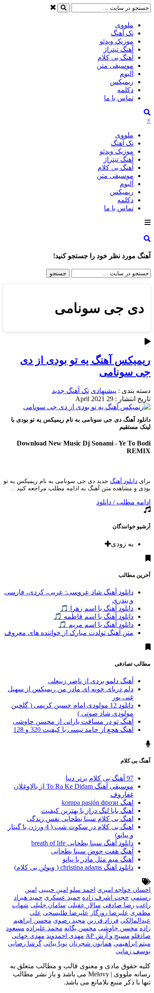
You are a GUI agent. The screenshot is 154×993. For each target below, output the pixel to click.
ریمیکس (121, 81)
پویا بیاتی (55, 943)
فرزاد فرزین (102, 920)
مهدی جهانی (28, 935)
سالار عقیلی (84, 905)
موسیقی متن (115, 65)
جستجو (58, 273)
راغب (143, 905)
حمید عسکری (62, 897)
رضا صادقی (118, 905)
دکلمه (125, 89)
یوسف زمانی (133, 951)
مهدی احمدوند (65, 935)
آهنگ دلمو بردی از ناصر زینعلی (90, 680)
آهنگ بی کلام (115, 57)
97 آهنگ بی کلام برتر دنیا (99, 778)
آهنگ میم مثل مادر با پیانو (97, 859)
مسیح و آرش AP (108, 935)
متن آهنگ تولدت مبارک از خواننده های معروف (68, 632)
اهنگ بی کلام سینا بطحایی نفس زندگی (80, 818)
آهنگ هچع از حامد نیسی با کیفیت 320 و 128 (73, 729)
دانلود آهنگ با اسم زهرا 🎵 (96, 608)
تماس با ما (118, 98)
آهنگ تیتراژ (118, 49)
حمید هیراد (28, 897)
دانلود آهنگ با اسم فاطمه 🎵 (93, 616)
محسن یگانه (80, 928)
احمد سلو (82, 889)
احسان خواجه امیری (124, 889)
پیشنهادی (103, 390)
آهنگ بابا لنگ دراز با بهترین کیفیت (87, 810)
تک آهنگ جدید (70, 390)
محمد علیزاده (44, 928)
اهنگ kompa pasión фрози (97, 802)
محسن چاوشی (118, 928)
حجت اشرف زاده (105, 897)
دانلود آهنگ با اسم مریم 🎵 (95, 624)
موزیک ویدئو (116, 41)
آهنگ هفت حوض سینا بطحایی (92, 851)
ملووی (124, 25)
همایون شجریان (90, 943)
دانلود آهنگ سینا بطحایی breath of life (82, 843)
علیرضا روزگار (109, 912)
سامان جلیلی (48, 905)
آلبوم (126, 73)
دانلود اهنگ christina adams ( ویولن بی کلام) (73, 867)
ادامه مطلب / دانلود (123, 502)
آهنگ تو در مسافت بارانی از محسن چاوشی (73, 721)
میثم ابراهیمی (132, 943)
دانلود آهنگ (123, 481)
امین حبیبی (53, 889)
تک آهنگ (122, 33)
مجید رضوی (69, 920)
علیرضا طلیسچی (66, 912)
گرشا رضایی (24, 943)
